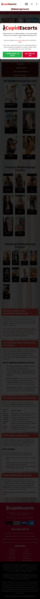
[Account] (37, 4)
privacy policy (21, 40)
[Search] (32, 4)
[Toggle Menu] (26, 4)
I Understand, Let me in (12, 54)
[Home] (8, 4)
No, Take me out (30, 54)
